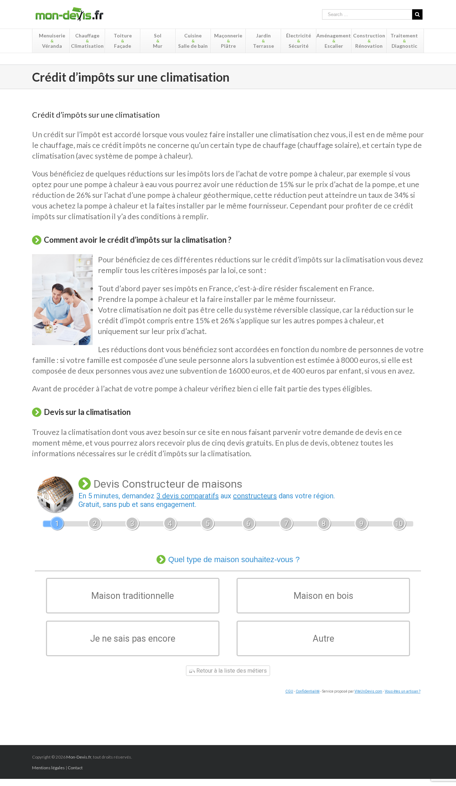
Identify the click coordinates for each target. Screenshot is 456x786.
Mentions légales (48, 767)
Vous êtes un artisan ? (402, 691)
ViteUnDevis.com (368, 691)
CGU (289, 691)
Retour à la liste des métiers (231, 670)
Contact (75, 767)
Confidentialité (308, 691)
